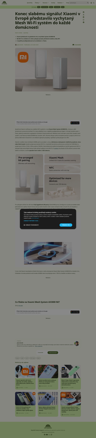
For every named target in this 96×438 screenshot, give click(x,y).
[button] (48, 220)
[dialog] (48, 219)
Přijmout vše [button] (66, 225)
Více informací (35, 218)
